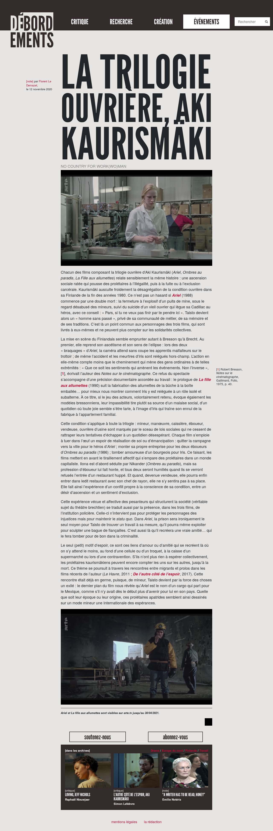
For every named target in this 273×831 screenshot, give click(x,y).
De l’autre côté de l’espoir (156, 574)
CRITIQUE (80, 21)
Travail (203, 750)
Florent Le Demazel (38, 83)
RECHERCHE (121, 21)
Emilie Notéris (183, 795)
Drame (155, 750)
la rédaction (153, 821)
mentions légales (124, 821)
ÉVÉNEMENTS (206, 21)
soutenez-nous (97, 737)
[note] (29, 81)
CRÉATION (163, 21)
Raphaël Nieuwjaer (77, 795)
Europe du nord (172, 750)
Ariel (176, 295)
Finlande (191, 750)
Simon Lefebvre (132, 797)
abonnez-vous (175, 737)
